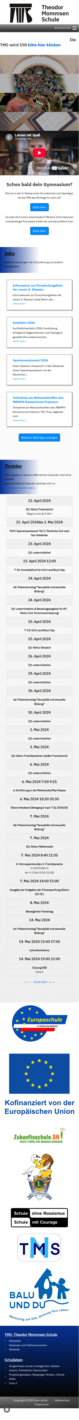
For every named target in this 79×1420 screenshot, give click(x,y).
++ (50, 982)
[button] (7, 1409)
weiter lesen (19, 303)
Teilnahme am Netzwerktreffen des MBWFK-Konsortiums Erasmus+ (38, 400)
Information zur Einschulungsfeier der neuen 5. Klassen (38, 287)
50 (39, 982)
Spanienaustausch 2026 (30, 360)
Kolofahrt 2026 (24, 323)
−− (28, 982)
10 (35, 982)
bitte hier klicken (44, 44)
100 (43, 982)
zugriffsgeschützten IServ (19, 488)
